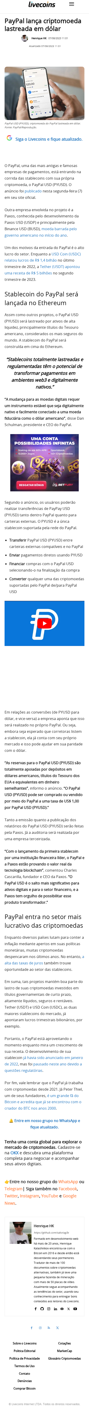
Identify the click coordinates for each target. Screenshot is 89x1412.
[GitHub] (42, 1308)
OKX (14, 1152)
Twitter (11, 1196)
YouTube (49, 1196)
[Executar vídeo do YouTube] (44, 623)
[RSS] (49, 1328)
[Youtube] (75, 1308)
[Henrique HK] (25, 38)
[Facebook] (35, 1308)
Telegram (14, 1188)
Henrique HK (39, 38)
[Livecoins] (42, 4)
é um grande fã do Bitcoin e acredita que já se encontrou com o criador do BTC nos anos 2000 (43, 1102)
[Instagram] (48, 1308)
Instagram (29, 1196)
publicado (33, 191)
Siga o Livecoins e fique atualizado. (49, 139)
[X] (68, 1308)
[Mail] (62, 1308)
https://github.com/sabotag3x (51, 1232)
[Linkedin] (55, 1308)
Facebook (68, 1188)
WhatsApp (68, 1181)
